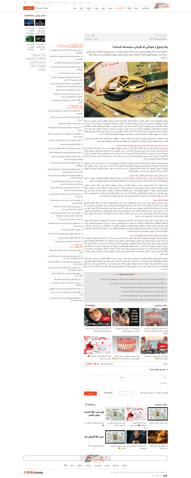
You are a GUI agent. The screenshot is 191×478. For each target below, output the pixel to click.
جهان (96, 8)
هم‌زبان (74, 2)
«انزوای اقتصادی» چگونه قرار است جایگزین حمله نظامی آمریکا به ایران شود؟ (141, 299)
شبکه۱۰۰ (89, 2)
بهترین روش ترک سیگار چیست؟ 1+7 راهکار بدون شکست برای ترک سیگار (65, 263)
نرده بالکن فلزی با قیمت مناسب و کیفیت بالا (67, 279)
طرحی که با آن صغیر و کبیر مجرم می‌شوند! (68, 90)
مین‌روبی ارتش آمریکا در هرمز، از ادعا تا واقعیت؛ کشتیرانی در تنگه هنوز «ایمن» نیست (68, 95)
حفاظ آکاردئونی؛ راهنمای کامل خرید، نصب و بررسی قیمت (67, 293)
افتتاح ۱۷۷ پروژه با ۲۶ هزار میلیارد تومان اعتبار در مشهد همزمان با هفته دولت (65, 176)
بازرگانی (77, 246)
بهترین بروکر (42, 66)
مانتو (44, 55)
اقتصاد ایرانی (33, 62)
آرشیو (43, 2)
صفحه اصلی (163, 35)
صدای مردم (66, 2)
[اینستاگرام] (31, 472)
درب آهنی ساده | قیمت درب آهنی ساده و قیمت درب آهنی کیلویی (66, 284)
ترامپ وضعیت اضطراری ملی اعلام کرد (69, 123)
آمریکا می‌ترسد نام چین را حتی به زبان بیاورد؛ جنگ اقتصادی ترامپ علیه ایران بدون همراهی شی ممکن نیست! (132, 279)
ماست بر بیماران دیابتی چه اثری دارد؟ (69, 73)
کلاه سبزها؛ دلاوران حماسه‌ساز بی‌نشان (69, 238)
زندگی (81, 8)
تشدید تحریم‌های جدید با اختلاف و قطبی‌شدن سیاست (64, 148)
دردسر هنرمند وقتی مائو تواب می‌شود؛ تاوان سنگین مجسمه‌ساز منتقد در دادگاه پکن (67, 189)
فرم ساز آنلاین (41, 58)
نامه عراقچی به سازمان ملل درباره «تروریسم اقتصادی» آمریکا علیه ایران (65, 224)
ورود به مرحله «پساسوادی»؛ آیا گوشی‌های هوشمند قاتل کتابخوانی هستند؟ (142, 287)
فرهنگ (129, 8)
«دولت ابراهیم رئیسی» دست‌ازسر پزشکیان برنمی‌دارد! (64, 140)
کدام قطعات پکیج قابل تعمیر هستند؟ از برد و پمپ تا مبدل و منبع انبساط (66, 299)
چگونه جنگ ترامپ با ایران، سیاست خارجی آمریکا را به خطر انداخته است (66, 201)
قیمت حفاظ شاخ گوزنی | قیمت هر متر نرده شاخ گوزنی (64, 288)
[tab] (76, 46)
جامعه (136, 8)
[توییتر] (28, 472)
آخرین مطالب (75, 107)
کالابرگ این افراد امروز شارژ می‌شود (70, 144)
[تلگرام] (25, 472)
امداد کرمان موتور (31, 58)
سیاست (110, 8)
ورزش (103, 8)
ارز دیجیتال (34, 66)
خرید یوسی (42, 62)
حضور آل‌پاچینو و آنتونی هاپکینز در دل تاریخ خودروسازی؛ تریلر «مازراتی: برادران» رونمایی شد (65, 170)
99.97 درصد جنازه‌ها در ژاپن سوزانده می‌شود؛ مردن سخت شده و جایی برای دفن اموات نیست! (136, 283)
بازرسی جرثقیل (37, 55)
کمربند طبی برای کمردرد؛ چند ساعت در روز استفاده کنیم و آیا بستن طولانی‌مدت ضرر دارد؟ (65, 257)
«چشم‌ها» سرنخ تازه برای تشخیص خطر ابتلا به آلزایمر (64, 233)
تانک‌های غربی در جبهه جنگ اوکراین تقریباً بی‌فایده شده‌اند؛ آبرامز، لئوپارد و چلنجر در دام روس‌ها (66, 85)
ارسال (90, 393)
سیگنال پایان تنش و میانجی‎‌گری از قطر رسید (67, 62)
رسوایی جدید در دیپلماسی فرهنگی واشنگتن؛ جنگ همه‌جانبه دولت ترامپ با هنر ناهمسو (67, 182)
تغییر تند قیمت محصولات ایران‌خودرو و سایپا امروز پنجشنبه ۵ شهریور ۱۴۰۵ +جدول (67, 78)
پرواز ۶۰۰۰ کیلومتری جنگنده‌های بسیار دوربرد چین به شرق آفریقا (66, 68)
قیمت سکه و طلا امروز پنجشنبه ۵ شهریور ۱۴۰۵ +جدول (64, 152)
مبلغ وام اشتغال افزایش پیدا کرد (70, 229)
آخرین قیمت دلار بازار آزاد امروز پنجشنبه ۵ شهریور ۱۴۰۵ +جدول (66, 128)
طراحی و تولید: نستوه (157, 476)
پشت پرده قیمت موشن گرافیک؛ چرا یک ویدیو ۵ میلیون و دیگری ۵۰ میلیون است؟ (65, 268)
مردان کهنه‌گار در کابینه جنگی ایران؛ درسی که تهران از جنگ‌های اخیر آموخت (142, 295)
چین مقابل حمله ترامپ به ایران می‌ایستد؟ (67, 241)
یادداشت (57, 2)
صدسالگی (81, 2)
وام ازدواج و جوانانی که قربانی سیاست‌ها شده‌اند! (140, 47)
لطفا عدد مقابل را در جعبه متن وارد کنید (154, 392)
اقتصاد (120, 8)
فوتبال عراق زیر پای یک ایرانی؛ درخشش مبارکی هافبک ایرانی (66, 251)
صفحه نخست (145, 8)
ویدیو (74, 8)
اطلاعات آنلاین (162, 5)
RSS (65, 465)
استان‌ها (89, 8)
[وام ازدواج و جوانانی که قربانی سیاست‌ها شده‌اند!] (126, 89)
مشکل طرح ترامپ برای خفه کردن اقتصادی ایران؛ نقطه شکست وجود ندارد (142, 291)
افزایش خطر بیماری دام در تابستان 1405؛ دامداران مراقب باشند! (67, 274)
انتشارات (50, 2)
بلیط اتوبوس (41, 69)
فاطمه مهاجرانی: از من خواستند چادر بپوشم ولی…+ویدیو (67, 101)
